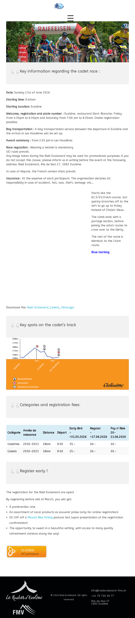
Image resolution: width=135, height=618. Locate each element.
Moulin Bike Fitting (40, 517)
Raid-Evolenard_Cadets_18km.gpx (50, 307)
